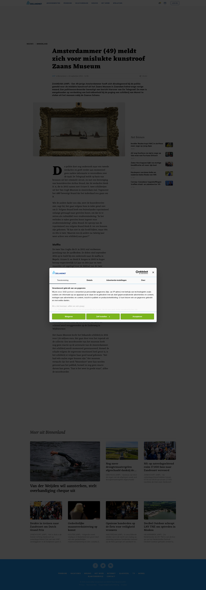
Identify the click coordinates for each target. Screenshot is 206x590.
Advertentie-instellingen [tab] (116, 280)
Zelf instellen (101, 316)
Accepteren (137, 316)
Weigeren (69, 316)
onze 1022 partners (66, 292)
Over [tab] (143, 280)
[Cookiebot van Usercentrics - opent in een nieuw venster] (137, 272)
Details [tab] (90, 280)
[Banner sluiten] (153, 272)
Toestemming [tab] (62, 280)
